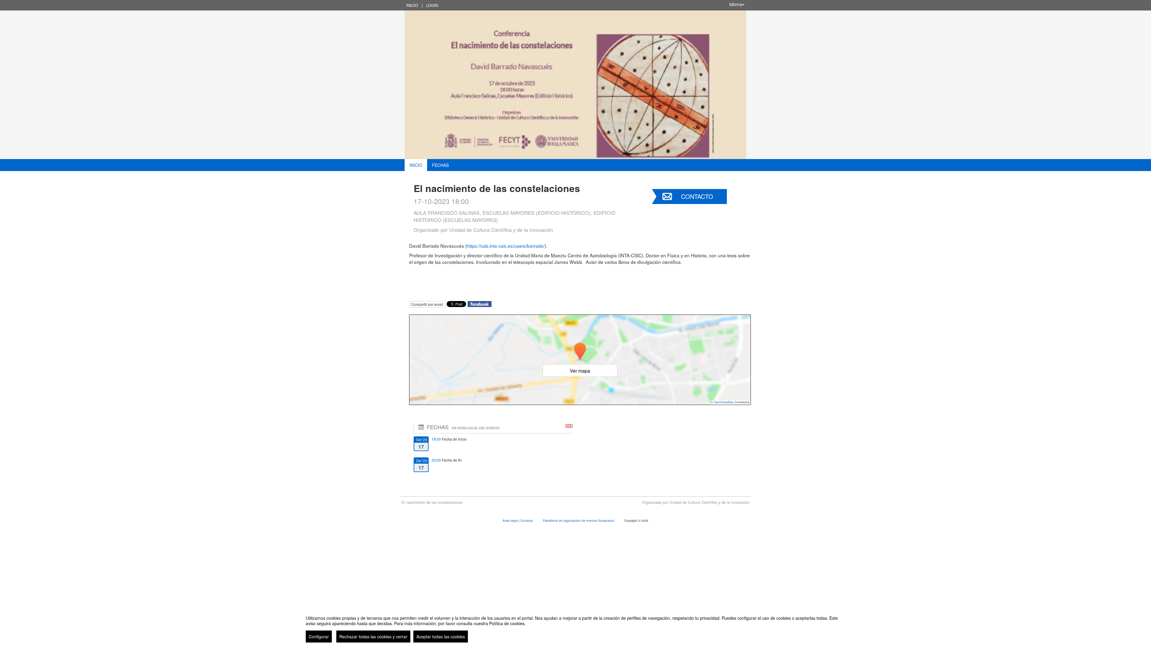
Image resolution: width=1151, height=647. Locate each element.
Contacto (697, 196)
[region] (575, 626)
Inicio (412, 5)
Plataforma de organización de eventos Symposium (579, 520)
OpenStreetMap (723, 402)
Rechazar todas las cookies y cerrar (373, 637)
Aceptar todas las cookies (440, 637)
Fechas (440, 165)
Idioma (735, 4)
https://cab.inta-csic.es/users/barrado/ (506, 245)
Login (432, 5)
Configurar (319, 637)
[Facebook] (480, 303)
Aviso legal (511, 520)
